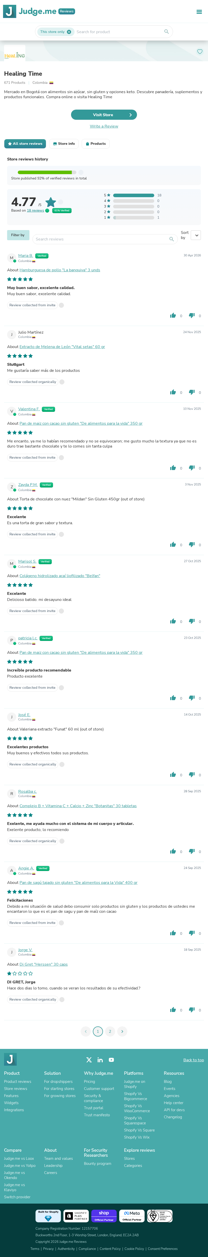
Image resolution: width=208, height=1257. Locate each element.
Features (11, 1095)
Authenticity (66, 1249)
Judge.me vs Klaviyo (14, 1187)
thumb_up (173, 315)
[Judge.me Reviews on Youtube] (111, 1060)
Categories (133, 1165)
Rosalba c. (27, 791)
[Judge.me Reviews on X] (89, 1060)
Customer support (99, 1088)
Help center (173, 1102)
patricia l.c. (28, 638)
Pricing (89, 1081)
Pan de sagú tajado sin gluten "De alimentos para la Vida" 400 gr (78, 882)
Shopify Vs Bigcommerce (135, 1096)
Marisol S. (27, 561)
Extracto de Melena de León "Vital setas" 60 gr (62, 347)
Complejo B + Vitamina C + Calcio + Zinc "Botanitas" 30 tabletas (78, 806)
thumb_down (192, 315)
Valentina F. (29, 409)
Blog (168, 1081)
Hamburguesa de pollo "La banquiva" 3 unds (60, 270)
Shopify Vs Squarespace (135, 1121)
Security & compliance (93, 1098)
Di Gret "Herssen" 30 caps (44, 964)
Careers (50, 1172)
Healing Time (23, 74)
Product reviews (17, 1081)
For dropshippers (58, 1081)
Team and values (58, 1158)
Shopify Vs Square (139, 1130)
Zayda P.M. (28, 485)
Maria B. (25, 255)
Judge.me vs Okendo (14, 1175)
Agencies (171, 1095)
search (167, 32)
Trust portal (93, 1107)
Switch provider (17, 1197)
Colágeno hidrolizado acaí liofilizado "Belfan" (60, 576)
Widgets (11, 1102)
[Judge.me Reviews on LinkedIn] (100, 1060)
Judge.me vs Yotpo (20, 1165)
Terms (34, 1249)
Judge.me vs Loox (19, 1158)
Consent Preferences (163, 1249)
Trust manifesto (97, 1115)
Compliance (87, 1249)
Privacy (48, 1249)
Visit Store (103, 115)
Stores (129, 1158)
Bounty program (97, 1163)
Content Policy (110, 1249)
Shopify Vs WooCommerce (137, 1108)
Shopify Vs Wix (137, 1137)
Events (169, 1088)
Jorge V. (25, 950)
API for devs (174, 1109)
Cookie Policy (134, 1249)
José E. (24, 715)
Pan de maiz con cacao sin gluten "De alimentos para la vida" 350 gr (81, 423)
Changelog (173, 1117)
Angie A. (26, 868)
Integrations (14, 1109)
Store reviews (15, 1088)
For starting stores (59, 1088)
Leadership (53, 1165)
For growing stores (60, 1095)
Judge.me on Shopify (134, 1084)
